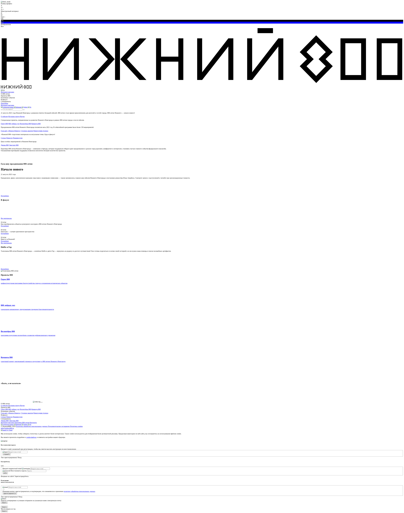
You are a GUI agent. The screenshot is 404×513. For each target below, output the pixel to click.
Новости (9, 138)
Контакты (33, 422)
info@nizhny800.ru (7, 428)
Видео (22, 116)
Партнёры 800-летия (22, 422)
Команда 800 (36, 124)
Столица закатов (27, 131)
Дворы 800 (5, 145)
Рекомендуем (17, 138)
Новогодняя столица (40, 131)
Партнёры (4, 103)
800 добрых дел (14, 124)
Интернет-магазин (7, 422)
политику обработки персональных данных (79, 491)
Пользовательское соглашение (59, 426)
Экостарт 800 (14, 145)
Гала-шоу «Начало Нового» (11, 131)
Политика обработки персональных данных (32, 426)
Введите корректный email (12, 468)
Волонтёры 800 (25, 124)
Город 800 (4, 124)
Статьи (3, 138)
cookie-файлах (31, 437)
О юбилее (4, 116)
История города (14, 116)
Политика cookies (76, 426)
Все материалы (6, 218)
